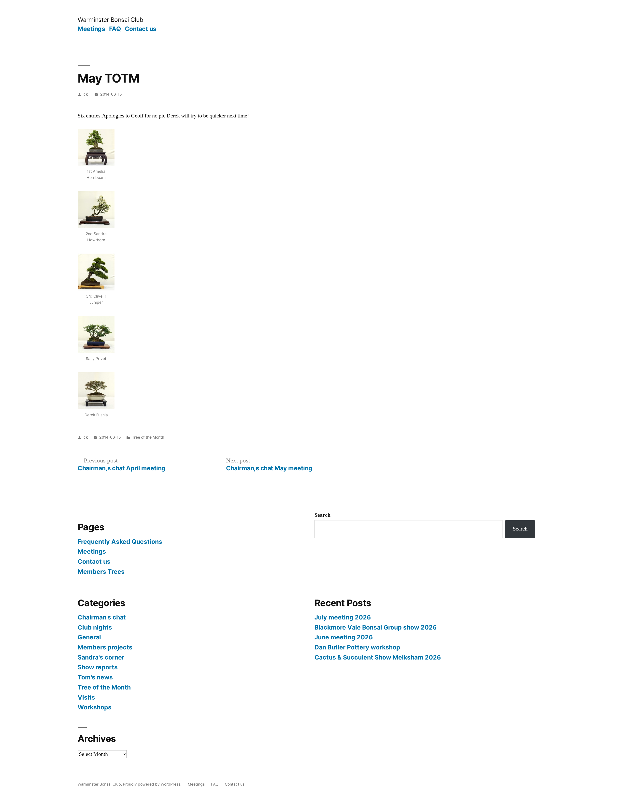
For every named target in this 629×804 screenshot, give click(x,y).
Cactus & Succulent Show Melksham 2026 (377, 657)
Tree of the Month (148, 437)
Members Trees (101, 571)
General (89, 637)
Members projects (105, 647)
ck (86, 94)
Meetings (91, 28)
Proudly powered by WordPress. (152, 784)
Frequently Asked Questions (120, 541)
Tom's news (95, 677)
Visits (86, 697)
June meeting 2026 (343, 637)
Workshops (95, 707)
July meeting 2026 (342, 617)
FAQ (115, 28)
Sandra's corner (101, 657)
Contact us (140, 28)
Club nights (95, 627)
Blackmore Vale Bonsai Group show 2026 (375, 627)
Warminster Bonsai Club (110, 19)
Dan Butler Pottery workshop (357, 647)
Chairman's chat (102, 617)
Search (322, 515)
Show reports (98, 667)
